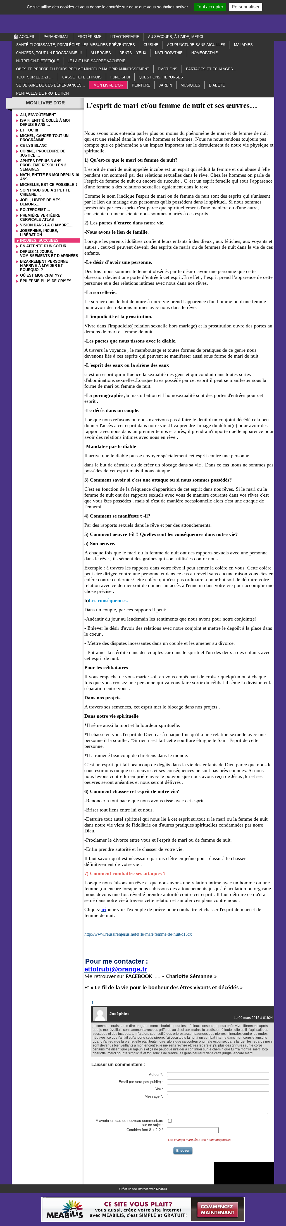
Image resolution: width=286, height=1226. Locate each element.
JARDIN (165, 85)
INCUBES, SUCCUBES (39, 240)
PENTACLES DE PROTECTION (42, 93)
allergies (100, 53)
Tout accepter (210, 6)
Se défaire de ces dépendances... (50, 85)
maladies (243, 45)
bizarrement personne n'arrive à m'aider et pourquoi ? (44, 265)
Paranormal (56, 37)
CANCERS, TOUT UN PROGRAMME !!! (49, 53)
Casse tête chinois (82, 77)
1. (93, 1002)
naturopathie (169, 53)
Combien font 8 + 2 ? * (145, 1130)
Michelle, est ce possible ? (49, 185)
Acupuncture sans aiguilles (196, 45)
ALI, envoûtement (38, 115)
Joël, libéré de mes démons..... (40, 202)
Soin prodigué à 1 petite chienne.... (45, 192)
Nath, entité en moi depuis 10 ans (49, 177)
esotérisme (89, 37)
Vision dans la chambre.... (46, 225)
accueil (27, 37)
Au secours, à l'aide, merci (175, 37)
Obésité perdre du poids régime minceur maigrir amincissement (82, 69)
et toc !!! (29, 130)
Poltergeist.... (35, 210)
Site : (158, 1089)
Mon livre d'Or (108, 85)
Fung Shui (120, 77)
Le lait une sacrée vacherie (96, 61)
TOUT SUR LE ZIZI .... (35, 77)
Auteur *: (156, 1074)
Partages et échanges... (211, 69)
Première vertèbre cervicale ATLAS (40, 217)
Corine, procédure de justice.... (42, 153)
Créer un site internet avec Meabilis (143, 1189)
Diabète (217, 85)
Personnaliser (245, 6)
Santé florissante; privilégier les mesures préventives (75, 45)
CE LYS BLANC (33, 145)
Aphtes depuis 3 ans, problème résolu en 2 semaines (43, 165)
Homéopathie (204, 53)
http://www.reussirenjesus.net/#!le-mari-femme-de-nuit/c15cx (138, 934)
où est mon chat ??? (41, 275)
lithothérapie (124, 37)
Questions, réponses (161, 77)
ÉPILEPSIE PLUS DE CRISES (46, 281)
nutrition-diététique (37, 61)
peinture (141, 85)
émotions (167, 69)
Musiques (190, 85)
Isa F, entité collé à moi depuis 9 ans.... (45, 122)
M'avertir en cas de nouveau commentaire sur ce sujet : (129, 1123)
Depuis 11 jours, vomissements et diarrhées (49, 254)
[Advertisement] (143, 15)
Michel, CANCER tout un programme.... (44, 138)
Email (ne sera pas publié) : (141, 1082)
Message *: (154, 1096)
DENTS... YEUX (133, 53)
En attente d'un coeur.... (45, 246)
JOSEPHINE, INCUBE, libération (39, 233)
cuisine (151, 45)
